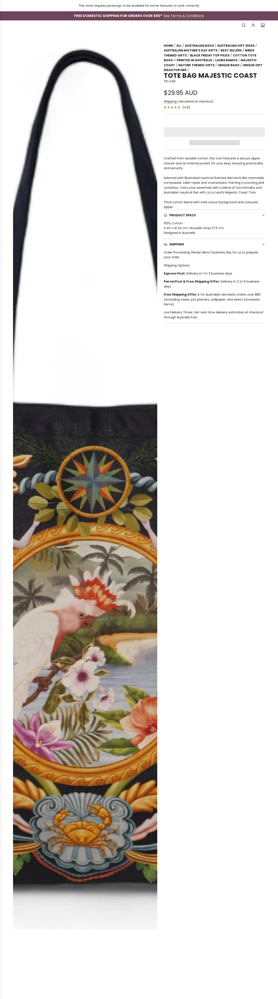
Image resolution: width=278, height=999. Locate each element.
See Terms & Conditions (183, 15)
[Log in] (253, 25)
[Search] (243, 25)
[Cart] (263, 25)
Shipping (170, 101)
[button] (214, 132)
